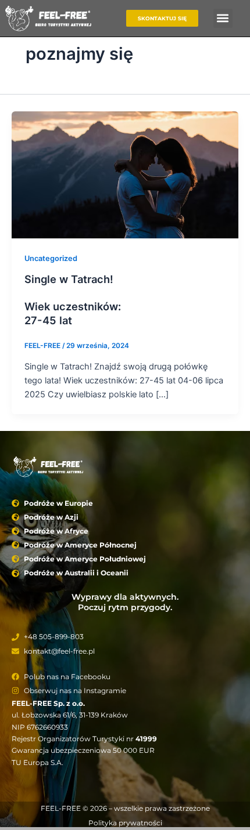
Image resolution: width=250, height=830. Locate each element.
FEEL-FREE (61, 808)
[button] (223, 18)
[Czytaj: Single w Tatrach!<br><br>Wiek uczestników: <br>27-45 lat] (125, 174)
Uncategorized (50, 258)
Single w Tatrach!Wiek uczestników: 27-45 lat (72, 300)
